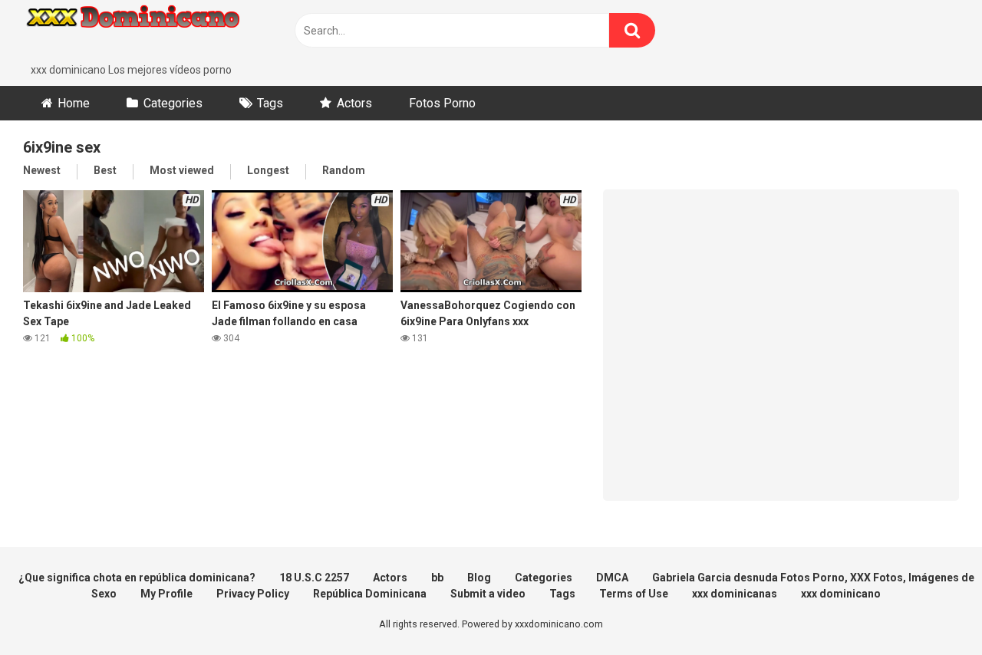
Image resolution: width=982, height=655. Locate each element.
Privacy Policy (252, 594)
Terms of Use (633, 594)
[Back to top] (930, 608)
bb (437, 577)
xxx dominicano (841, 594)
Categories (173, 103)
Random (343, 170)
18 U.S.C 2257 (314, 577)
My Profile (166, 594)
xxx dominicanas (734, 594)
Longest (268, 170)
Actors (354, 103)
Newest (42, 170)
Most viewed (182, 170)
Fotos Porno (442, 103)
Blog (479, 577)
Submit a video (488, 594)
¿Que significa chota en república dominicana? (136, 577)
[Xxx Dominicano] (138, 31)
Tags (270, 103)
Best (105, 170)
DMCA (612, 577)
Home (74, 103)
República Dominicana (370, 594)
